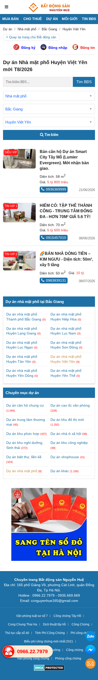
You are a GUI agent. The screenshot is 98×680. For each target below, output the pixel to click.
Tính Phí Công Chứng (50, 633)
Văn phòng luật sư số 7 (32, 616)
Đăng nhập (57, 48)
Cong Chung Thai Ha (22, 624)
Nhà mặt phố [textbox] (15, 96)
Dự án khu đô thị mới (67, 420)
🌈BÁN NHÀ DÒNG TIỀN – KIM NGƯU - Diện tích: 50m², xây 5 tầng (66, 259)
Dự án (52, 19)
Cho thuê (32, 19)
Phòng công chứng (68, 658)
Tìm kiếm (51, 134)
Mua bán (10, 19)
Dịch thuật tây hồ (54, 624)
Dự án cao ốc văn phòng (70, 405)
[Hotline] (9, 651)
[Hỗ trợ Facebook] (90, 650)
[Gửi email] (90, 664)
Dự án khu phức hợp (22, 434)
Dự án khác (60, 471)
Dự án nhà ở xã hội (66, 434)
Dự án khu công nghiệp (69, 443)
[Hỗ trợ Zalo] (90, 636)
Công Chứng (80, 624)
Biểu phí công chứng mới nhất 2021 (48, 641)
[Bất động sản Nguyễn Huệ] (49, 8)
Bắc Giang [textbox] (14, 109)
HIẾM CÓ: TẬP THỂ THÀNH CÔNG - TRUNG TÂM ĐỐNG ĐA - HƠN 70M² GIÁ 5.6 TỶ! (66, 211)
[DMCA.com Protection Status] (49, 668)
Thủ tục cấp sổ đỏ (17, 633)
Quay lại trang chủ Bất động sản (32, 37)
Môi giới (69, 19)
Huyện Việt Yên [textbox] (18, 122)
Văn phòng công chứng (33, 658)
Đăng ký (28, 48)
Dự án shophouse (65, 457)
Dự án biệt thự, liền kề (23, 457)
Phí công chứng (81, 633)
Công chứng (74, 650)
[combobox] (49, 96)
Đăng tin (87, 48)
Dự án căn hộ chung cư (25, 405)
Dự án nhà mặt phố (21, 471)
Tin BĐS (89, 19)
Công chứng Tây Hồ (67, 616)
